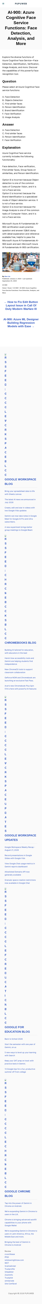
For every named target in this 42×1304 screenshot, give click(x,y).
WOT (7, 1263)
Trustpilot (9, 1278)
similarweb (9, 1281)
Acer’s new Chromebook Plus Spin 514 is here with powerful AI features (20, 687)
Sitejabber (9, 1272)
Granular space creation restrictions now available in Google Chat (20, 881)
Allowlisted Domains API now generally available (17, 873)
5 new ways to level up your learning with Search (20, 1054)
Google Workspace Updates (20, 837)
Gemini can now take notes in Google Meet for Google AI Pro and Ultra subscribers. (21, 519)
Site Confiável (11, 1284)
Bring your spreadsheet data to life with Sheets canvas (20, 492)
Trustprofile (10, 1269)
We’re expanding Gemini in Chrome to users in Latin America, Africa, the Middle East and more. (21, 1234)
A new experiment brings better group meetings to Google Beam (19, 528)
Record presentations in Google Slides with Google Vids (18, 857)
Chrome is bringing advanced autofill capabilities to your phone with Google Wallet (21, 1223)
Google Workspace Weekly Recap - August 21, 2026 (20, 848)
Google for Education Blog (17, 1029)
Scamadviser (10, 1266)
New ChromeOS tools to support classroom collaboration (19, 671)
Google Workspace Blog (20, 481)
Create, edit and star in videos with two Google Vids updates (20, 509)
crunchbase (10, 1254)
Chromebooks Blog (20, 642)
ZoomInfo (9, 1275)
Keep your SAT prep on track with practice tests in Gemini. (19, 1062)
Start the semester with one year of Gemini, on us (20, 1045)
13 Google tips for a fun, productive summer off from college (20, 1070)
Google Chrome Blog (17, 1193)
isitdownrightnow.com (14, 1260)
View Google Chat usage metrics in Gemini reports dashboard (20, 865)
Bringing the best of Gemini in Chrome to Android (17, 1243)
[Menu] (3, 3)
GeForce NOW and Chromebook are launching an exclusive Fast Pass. (20, 679)
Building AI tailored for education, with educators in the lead (19, 651)
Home (4, 288)
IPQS (7, 1257)
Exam (10, 288)
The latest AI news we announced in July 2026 (20, 501)
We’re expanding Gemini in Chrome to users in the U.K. (21, 1213)
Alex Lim (7, 276)
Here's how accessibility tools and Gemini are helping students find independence (19, 661)
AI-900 (4, 285)
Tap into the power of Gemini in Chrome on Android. (18, 1204)
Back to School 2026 (14, 1039)
